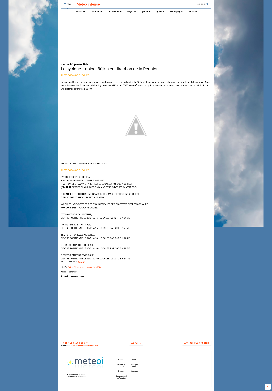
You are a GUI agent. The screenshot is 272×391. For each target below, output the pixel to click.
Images (130, 11)
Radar (134, 359)
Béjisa (76, 267)
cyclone (83, 267)
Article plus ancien (196, 343)
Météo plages (176, 11)
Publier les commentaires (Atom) (85, 345)
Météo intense (88, 4)
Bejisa (70, 267)
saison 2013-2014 (94, 267)
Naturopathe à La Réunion (121, 377)
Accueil (81, 11)
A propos (134, 371)
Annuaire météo (134, 365)
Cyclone (144, 11)
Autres (191, 11)
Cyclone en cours (121, 365)
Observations (97, 11)
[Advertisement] (112, 38)
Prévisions (114, 11)
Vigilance (159, 11)
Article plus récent (75, 343)
